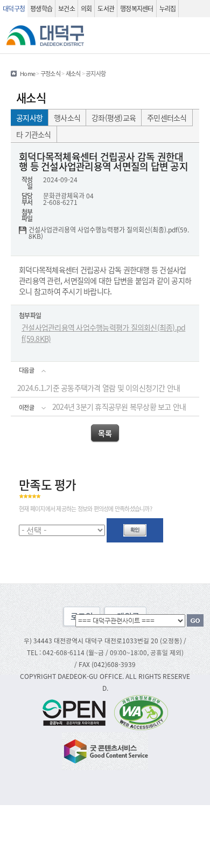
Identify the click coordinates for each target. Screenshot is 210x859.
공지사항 (29, 117)
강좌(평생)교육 (114, 117)
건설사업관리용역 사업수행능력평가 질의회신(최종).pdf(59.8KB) (109, 232)
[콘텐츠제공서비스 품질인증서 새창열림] (105, 749)
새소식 (73, 73)
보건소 (66, 8)
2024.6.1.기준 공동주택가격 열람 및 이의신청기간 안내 (98, 387)
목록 (104, 433)
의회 (86, 8)
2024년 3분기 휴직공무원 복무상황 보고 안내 (119, 406)
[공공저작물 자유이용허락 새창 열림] (77, 711)
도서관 (105, 8)
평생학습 (41, 8)
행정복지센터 (136, 8)
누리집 (167, 8)
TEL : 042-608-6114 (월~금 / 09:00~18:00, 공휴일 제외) (105, 652)
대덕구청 (14, 8)
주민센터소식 (167, 117)
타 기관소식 (33, 134)
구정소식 (50, 73)
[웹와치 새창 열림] (141, 711)
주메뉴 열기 (197, 35)
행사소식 (67, 117)
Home (27, 73)
